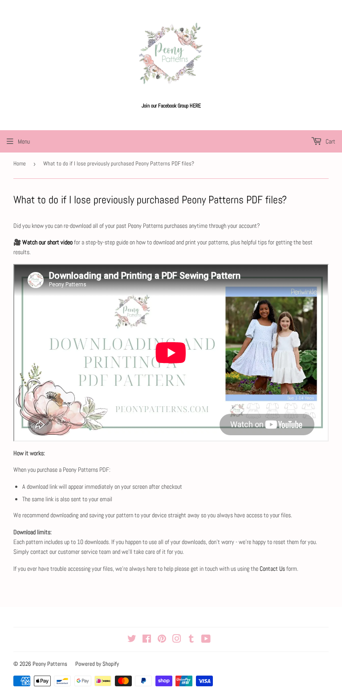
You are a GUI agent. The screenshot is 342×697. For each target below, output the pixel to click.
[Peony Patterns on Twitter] (131, 640)
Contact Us (273, 569)
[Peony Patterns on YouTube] (206, 640)
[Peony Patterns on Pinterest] (162, 640)
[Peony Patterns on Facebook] (146, 640)
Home (19, 163)
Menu (24, 141)
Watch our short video (47, 242)
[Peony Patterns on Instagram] (176, 640)
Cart (329, 141)
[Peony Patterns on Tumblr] (191, 640)
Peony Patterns (50, 664)
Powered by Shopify (97, 664)
